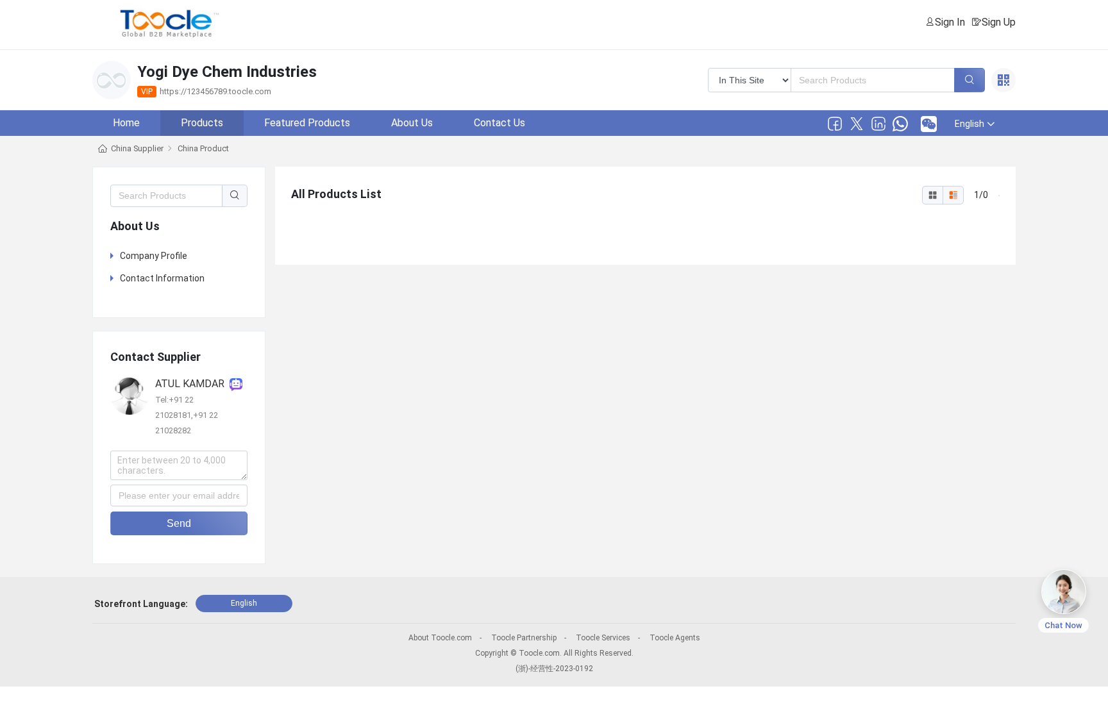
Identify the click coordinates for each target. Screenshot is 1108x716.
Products (202, 123)
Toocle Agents (675, 637)
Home (126, 123)
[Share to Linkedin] (878, 123)
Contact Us (499, 123)
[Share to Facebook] (835, 123)
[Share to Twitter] (856, 123)
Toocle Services (603, 637)
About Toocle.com (440, 637)
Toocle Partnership (524, 637)
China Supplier (137, 148)
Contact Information (162, 278)
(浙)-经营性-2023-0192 (554, 668)
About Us (412, 123)
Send (179, 523)
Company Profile (153, 256)
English (244, 603)
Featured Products (307, 123)
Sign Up (999, 22)
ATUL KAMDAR (192, 384)
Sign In (950, 22)
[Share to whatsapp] (900, 123)
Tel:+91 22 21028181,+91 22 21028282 (186, 415)
